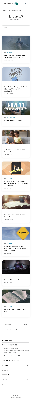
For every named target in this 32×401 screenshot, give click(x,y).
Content (4, 10)
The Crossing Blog (12, 10)
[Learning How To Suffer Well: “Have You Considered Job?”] (16, 49)
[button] (25, 3)
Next (26, 325)
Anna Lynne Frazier (10, 117)
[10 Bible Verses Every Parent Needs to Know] (16, 209)
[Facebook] (4, 355)
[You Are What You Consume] (16, 273)
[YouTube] (19, 355)
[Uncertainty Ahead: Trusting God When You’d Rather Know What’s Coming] (16, 241)
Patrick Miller (9, 178)
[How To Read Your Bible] (16, 113)
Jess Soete (8, 147)
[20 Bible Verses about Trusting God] (16, 303)
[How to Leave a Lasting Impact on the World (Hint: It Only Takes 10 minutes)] (16, 176)
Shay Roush (9, 52)
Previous (7, 325)
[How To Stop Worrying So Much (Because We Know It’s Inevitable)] (16, 82)
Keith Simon (9, 84)
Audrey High (9, 277)
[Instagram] (11, 355)
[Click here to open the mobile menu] (29, 3)
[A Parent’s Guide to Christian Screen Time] (16, 144)
